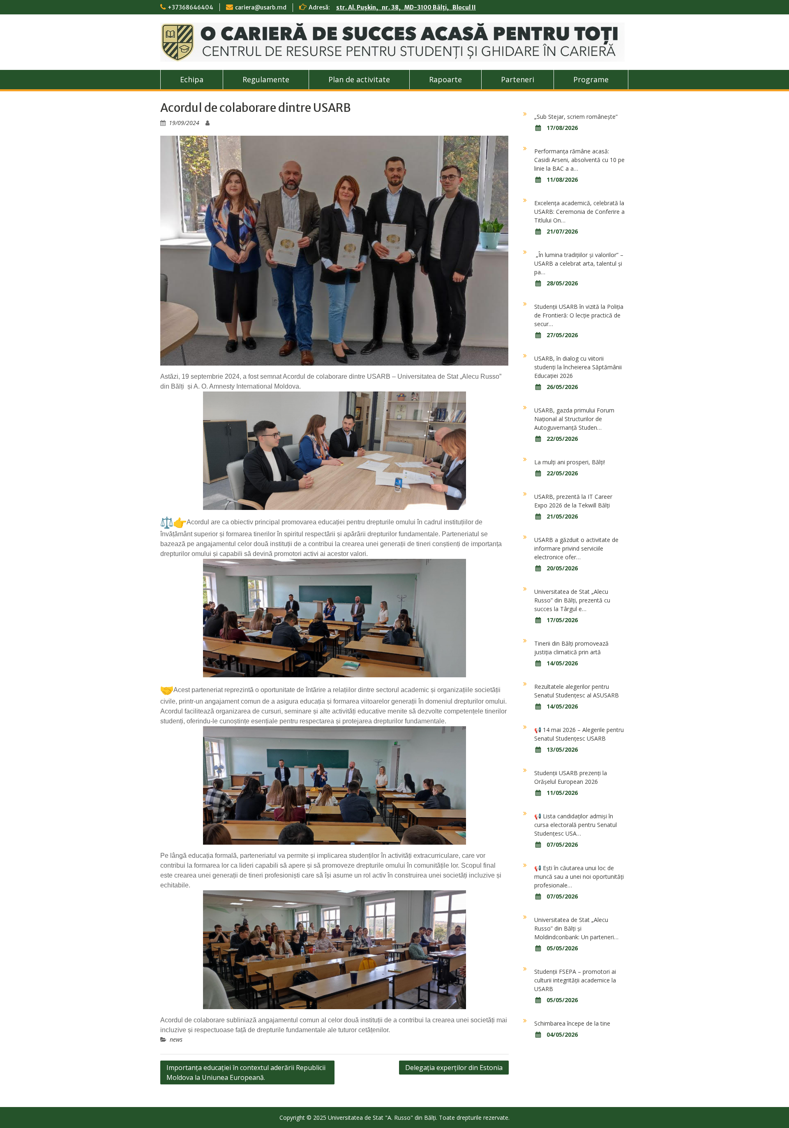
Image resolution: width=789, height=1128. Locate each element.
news (176, 1039)
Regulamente (265, 79)
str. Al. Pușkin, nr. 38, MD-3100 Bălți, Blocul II (406, 7)
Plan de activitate (359, 79)
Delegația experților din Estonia (454, 1067)
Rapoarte (445, 79)
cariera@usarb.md (260, 7)
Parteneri (517, 79)
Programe (591, 79)
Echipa (191, 79)
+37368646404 (190, 7)
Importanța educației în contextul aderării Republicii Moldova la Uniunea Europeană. (245, 1072)
